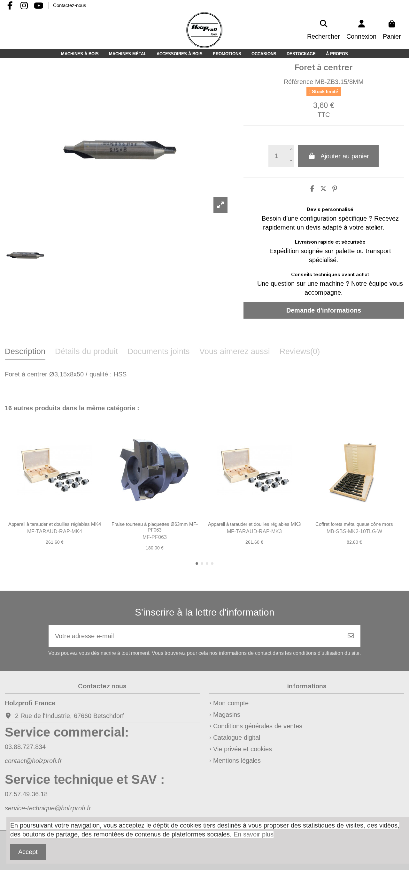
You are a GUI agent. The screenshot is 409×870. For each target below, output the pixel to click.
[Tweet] (323, 188)
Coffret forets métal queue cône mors (354, 524)
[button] (197, 563)
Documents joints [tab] (158, 351)
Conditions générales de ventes (257, 726)
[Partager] (312, 188)
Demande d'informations (323, 310)
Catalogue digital (236, 737)
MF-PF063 (155, 537)
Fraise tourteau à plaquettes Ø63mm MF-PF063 (155, 527)
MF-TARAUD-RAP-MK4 (54, 531)
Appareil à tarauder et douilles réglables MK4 (54, 524)
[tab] (300, 353)
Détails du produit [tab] (86, 351)
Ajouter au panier (344, 156)
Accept (28, 851)
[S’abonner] (350, 636)
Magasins (226, 714)
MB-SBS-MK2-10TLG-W (354, 531)
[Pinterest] (334, 188)
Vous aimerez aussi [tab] (234, 351)
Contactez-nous (69, 5)
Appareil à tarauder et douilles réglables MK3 (254, 524)
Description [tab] (25, 351)
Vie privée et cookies (242, 749)
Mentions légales (237, 760)
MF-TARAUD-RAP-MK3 (254, 531)
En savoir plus (254, 834)
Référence (298, 81)
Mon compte (231, 703)
